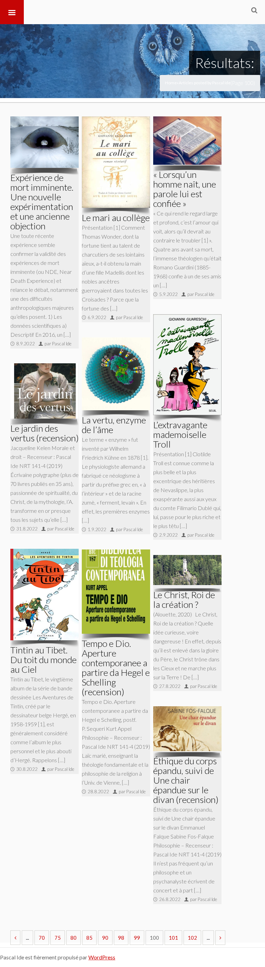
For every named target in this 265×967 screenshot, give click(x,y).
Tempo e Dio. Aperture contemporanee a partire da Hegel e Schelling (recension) (116, 667)
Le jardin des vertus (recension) (44, 433)
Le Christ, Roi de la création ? (184, 599)
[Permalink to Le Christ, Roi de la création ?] (187, 570)
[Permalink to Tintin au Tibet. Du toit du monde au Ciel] (44, 594)
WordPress (101, 957)
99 (137, 938)
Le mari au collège (116, 217)
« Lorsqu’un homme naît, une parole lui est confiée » (184, 189)
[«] (15, 937)
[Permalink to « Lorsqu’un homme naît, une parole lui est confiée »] (187, 140)
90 (105, 938)
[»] (220, 937)
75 (58, 938)
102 (192, 938)
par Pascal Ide (58, 343)
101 (173, 938)
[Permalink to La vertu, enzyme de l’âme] (116, 373)
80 (73, 938)
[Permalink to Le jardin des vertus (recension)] (44, 391)
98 (121, 938)
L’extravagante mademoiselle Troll (180, 434)
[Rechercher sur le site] (254, 10)
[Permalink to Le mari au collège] (116, 162)
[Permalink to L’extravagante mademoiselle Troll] (187, 364)
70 (42, 938)
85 (89, 938)
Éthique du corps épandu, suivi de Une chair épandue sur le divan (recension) (185, 780)
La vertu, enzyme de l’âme (114, 424)
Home (171, 82)
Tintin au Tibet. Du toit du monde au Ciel (43, 659)
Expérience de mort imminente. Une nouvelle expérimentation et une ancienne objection (41, 201)
